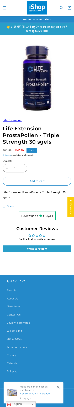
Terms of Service (17, 347)
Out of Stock (14, 339)
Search (11, 290)
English (16, 404)
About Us (12, 298)
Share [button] (10, 206)
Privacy (11, 355)
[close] (58, 387)
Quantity (7, 161)
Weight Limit (14, 331)
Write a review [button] (37, 248)
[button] (4, 8)
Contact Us (14, 314)
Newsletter (13, 306)
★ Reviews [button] (70, 206)
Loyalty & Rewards (18, 322)
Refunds (12, 363)
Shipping (7, 155)
